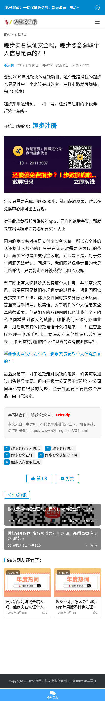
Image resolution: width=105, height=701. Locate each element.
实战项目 (62, 65)
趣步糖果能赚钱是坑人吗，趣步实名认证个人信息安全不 (26, 604)
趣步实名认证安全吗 (61, 455)
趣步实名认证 (22, 455)
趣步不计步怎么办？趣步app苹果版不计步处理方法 (77, 604)
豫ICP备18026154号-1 (80, 681)
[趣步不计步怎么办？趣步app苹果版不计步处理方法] (77, 582)
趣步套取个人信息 (25, 448)
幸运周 (9, 65)
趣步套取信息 (63, 448)
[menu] (97, 21)
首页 (7, 34)
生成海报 (19, 495)
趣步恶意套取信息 (25, 462)
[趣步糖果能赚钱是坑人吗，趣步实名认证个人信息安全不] (27, 582)
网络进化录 (43, 681)
